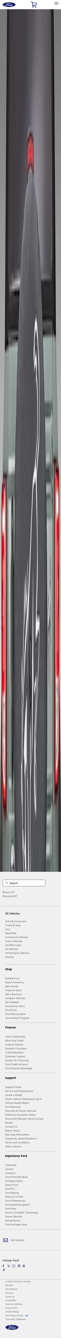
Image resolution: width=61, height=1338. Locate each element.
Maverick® (10, 896)
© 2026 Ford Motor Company (18, 1281)
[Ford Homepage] (12, 1329)
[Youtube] (14, 1266)
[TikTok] (4, 1269)
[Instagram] (19, 1266)
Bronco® (8, 892)
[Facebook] (4, 1266)
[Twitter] (8, 1266)
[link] (9, 1285)
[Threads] (23, 1266)
